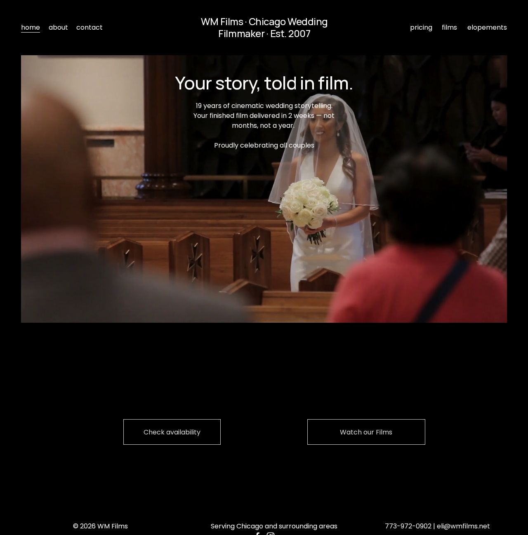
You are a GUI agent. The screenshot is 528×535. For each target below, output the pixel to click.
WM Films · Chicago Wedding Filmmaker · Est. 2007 (264, 27)
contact (89, 27)
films (449, 27)
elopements (487, 27)
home (30, 27)
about (58, 27)
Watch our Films (366, 432)
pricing (421, 27)
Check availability (172, 432)
